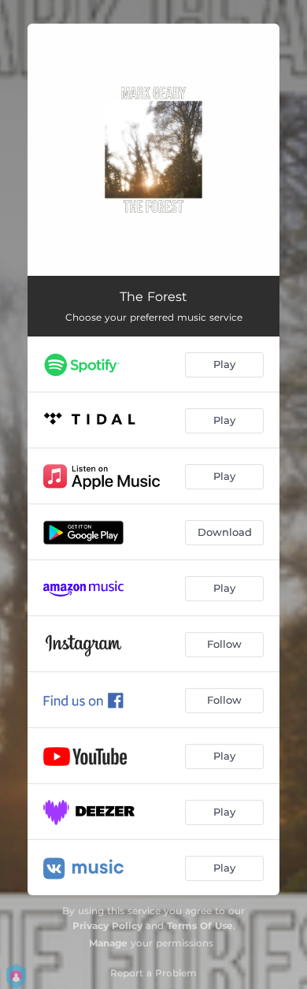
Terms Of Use (200, 925)
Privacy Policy (107, 925)
